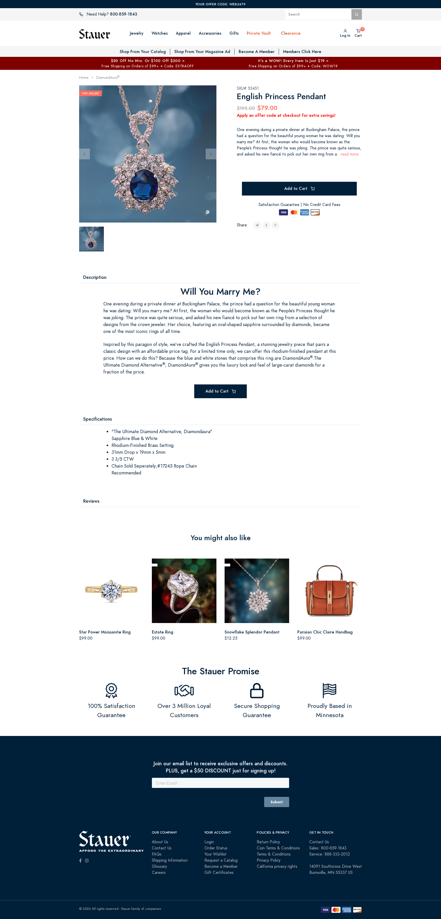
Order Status (215, 848)
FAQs (157, 854)
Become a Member (221, 866)
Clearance (291, 33)
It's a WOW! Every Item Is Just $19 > (293, 60)
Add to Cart (296, 188)
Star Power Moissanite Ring (105, 632)
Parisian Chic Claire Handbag (325, 632)
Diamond (107, 77)
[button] (276, 33)
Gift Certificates (219, 872)
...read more (348, 154)
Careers (159, 872)
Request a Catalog (221, 860)
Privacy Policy (268, 860)
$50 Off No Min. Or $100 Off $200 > (148, 60)
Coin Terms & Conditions (278, 848)
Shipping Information (170, 860)
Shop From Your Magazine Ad (202, 52)
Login (209, 842)
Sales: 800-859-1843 (328, 848)
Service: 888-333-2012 (329, 854)
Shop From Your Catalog (143, 52)
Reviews (91, 501)
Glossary (159, 866)
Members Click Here (302, 52)
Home (84, 77)
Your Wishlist (215, 854)
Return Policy (268, 842)
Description (94, 277)
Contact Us (162, 848)
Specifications (97, 419)
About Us (160, 842)
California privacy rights (277, 866)
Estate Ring (162, 632)
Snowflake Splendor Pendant (252, 632)
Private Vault (259, 33)
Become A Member (257, 52)
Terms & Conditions (274, 854)
